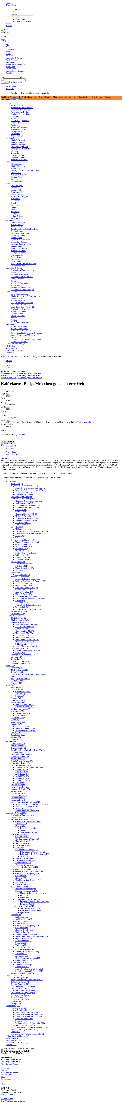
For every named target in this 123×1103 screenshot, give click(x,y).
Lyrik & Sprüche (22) (23, 583)
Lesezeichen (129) (27, 895)
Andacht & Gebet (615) (24, 503)
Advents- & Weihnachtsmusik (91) (28, 1017)
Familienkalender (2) (18, 752)
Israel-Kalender (16, 238)
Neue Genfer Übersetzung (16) (27, 640)
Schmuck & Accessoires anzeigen (28, 952)
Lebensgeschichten (18, 316)
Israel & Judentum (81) (24, 592)
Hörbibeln (14, 151)
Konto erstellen (21, 19)
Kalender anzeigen (18, 222)
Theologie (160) (21, 603)
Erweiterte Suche (15, 82)
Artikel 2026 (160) (22, 780)
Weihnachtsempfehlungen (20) (17, 1036)
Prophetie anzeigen (22, 575)
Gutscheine (10, 73)
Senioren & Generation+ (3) (26, 520)
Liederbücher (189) (18, 562)
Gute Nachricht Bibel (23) (25, 631)
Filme (8, 51)
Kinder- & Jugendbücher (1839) (23, 540)
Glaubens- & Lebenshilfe (20, 114)
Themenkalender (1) (18, 798)
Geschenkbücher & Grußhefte (22, 277)
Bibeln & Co (10, 49)
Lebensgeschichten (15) (20, 999)
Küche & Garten (17, 313)
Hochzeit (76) (20, 878)
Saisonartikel (10, 62)
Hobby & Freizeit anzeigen (25, 889)
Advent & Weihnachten (19, 329)
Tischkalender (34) (18, 800)
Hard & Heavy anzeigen (24, 705)
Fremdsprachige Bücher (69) (21, 497)
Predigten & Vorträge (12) (20, 679)
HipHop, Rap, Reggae (19, 196)
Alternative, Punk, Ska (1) (25, 707)
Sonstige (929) (20, 882)
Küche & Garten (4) (18, 997)
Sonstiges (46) (20, 1021)
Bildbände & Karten (18, 298)
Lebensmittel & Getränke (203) (27, 850)
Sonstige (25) (16, 1004)
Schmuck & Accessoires (20, 283)
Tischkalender (16, 261)
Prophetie (14, 125)
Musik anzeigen (17, 186)
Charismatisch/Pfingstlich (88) (22, 494)
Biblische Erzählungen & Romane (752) (30, 581)
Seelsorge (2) (20, 601)
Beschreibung (11, 452)
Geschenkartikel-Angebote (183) (23, 993)
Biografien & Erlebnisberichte (22, 108)
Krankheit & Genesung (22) (26, 934)
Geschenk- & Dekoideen (20, 274)
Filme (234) (10, 666)
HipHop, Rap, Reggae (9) (20, 709)
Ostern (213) (15, 1032)
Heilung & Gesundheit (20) (25, 516)
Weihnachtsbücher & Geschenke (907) (30, 1023)
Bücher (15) (20, 783)
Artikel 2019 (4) (21, 770)
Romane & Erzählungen (20, 127)
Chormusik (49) (17, 689)
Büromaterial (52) (22, 967)
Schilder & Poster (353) (24, 858)
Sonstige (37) (20, 715)
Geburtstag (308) (21, 928)
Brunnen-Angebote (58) (20, 984)
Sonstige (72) (20, 653)
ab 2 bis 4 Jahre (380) (23, 546)
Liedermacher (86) (18, 722)
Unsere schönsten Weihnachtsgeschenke (26, 339)
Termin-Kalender (17, 257)
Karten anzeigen (21, 917)
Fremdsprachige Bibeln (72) (21, 648)
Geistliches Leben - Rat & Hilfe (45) (24, 991)
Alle (7, 45)
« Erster (9, 361)
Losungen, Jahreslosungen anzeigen (29, 767)
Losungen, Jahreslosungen (21, 244)
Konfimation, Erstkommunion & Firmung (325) (29, 1027)
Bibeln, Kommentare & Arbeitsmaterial (25, 296)
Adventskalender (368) (24, 1019)
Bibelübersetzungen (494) (20, 622)
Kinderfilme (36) (17, 672)
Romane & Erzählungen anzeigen (28, 579)
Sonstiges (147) (21, 570)
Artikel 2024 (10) (22, 776)
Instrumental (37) (17, 711)
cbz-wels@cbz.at (11, 1064)
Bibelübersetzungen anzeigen (26, 624)
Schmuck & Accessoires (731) (22, 949)
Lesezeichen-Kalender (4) (20, 763)
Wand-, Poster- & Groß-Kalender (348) (25, 802)
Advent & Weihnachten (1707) (22, 1010)
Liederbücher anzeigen (24, 564)
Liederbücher (16, 123)
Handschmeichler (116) (24, 841)
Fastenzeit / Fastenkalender (21, 331)
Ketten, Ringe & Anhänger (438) (27, 958)
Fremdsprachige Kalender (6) (22, 754)
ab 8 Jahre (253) (21, 549)
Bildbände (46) (16, 817)
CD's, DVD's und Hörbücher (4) (23, 986)
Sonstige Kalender (18, 253)
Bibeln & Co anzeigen (19, 140)
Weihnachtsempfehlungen (15, 64)
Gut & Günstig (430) (14, 975)
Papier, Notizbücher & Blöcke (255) (29, 969)
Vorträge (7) (20, 536)
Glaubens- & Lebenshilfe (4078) (23, 499)
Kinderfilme (15, 168)
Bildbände (14, 272)
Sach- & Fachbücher (18, 129)
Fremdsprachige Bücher (20, 112)
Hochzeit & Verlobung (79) (25, 930)
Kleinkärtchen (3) (22, 932)
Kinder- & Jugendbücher (20, 121)
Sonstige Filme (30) (18, 681)
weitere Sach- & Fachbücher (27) (28, 605)
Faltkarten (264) (21, 923)
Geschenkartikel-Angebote (21, 309)
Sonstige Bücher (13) (19, 611)
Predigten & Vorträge (19, 175)
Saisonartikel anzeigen (19, 326)
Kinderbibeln (16, 153)
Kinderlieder (15, 201)
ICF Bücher (10, 67)
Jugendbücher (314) (23, 559)
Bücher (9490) (11, 481)
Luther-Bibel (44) (22, 635)
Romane (14, 318)
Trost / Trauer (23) (22, 525)
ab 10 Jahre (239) (22, 551)
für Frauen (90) (21, 510)
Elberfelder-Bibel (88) (23, 629)
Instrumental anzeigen (23, 713)
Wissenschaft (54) (22, 607)
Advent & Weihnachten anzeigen (27, 1012)
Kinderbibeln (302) (18, 659)
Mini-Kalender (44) (18, 785)
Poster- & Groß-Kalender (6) (26, 806)
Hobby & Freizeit (17, 279)
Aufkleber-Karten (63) (23, 919)
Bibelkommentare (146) (20, 620)
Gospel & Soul (16, 192)
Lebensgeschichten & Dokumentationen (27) (28, 674)
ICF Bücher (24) (12, 1038)
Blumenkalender (17, 227)
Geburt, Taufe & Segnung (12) (27, 926)
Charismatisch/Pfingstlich (20, 110)
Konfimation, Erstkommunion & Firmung (26, 333)
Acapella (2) (20, 694)
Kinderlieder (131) (18, 718)
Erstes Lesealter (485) (23, 557)
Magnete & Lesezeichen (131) (26, 891)
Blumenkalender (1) (18, 748)
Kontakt (9, 3)
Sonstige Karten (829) (23, 943)
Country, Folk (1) (17, 698)
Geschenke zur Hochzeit (15, 71)
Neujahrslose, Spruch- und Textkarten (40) (31, 936)
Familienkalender (17, 231)
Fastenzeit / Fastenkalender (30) (23, 1025)
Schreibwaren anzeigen (24, 965)
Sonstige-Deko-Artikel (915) (31, 832)
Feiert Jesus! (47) (21, 566)
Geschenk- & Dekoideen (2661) (23, 819)
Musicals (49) (16, 733)
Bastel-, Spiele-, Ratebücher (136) (28, 553)
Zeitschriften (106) (18, 614)
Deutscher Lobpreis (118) (25, 728)
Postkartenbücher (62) (23, 941)
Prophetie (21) (16, 572)
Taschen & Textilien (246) (25, 861)
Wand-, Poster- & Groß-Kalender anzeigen (31, 804)
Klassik (13, 203)
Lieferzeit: (5, 420)
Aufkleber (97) (21, 824)
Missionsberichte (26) (23, 492)
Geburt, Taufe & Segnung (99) (27, 874)
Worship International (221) (25, 731)
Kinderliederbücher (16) (24, 568)
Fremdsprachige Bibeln (19, 147)
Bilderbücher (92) (22, 555)
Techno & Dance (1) (18, 739)
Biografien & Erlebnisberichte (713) (24, 486)
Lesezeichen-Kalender (19, 242)
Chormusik (15, 188)
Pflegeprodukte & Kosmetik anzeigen (34, 902)
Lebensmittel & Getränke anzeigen (33, 852)
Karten (13, 281)
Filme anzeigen (16, 164)
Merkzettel (10, 24)
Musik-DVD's (16, 173)
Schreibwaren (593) (18, 962)
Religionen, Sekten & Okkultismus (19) (30, 598)
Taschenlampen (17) (23, 863)
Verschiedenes (11, 69)
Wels (3, 1084)
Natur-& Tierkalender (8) (20, 787)
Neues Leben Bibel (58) (24, 642)
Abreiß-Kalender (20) (19, 746)
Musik (8, 54)
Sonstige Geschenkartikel (20, 287)
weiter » (9, 365)
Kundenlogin (11, 5)
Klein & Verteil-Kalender (20, 240)
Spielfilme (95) (16, 683)
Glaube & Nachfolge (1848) (26, 514)
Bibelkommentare (17, 142)
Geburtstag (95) (21, 876)
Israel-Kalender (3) (18, 759)
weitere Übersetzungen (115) (26, 646)
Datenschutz (5, 1070)
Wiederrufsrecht (7, 1075)
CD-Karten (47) (21, 921)
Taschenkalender (17, 255)
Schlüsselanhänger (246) (24, 960)
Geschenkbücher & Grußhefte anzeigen (30, 871)
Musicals (14, 209)
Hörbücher (15, 116)
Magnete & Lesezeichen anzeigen (33, 893)
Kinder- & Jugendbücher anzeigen (28, 542)
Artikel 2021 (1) (21, 772)
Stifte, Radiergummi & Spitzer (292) (29, 971)
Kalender (9, 56)
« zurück (9, 363)
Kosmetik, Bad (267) (28, 904)
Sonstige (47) (20, 696)
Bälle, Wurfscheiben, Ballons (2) (32, 910)
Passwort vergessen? (23, 21)
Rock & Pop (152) (18, 735)
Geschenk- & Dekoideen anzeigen (28, 822)
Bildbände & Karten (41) (20, 982)
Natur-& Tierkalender (19, 248)
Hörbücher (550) (17, 527)
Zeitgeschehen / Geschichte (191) (28, 609)
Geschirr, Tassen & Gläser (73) (27, 839)
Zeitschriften (15, 134)
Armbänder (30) (21, 956)
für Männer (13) (21, 512)
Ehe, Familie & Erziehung (20, 305)
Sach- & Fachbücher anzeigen (26, 588)
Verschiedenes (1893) (14, 1040)
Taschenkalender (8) (18, 793)
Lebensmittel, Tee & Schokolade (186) (34, 854)
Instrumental (15, 199)
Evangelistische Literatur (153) (27, 507)
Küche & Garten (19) (23, 594)
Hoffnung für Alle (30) (24, 633)
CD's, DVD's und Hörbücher (22, 303)
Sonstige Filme (16, 177)
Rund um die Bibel (18, 157)
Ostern (13, 337)
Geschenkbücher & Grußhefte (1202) (25, 869)
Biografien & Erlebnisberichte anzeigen (30, 488)
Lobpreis (14, 207)
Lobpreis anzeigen (22, 726)
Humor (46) (15, 538)
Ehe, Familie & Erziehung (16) (22, 988)
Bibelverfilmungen (18, 166)
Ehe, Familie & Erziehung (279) (27, 505)
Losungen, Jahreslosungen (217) (23, 765)
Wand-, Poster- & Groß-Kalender (23, 264)
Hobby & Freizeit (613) (19, 887)
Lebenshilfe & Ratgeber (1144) (27, 518)
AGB (3, 1077)
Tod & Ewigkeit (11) (23, 523)
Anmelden (58, 477)
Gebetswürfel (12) (22, 835)
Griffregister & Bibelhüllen (21, 149)
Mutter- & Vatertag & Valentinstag (24, 335)
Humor (13, 118)
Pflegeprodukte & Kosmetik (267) (28, 900)
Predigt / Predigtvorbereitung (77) (28, 596)
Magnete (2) (24, 897)
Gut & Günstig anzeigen (20, 294)
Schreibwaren (16, 285)
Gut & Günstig (11, 60)
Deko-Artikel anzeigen (28, 828)
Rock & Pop (15, 212)
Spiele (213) (24, 913)
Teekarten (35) (20, 945)
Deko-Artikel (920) (22, 826)
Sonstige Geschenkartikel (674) (22, 973)
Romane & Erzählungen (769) (22, 577)
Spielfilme (14, 179)
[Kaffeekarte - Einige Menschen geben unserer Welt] (21, 378)
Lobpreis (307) (16, 724)
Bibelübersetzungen (18, 144)
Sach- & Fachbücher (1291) (21, 585)
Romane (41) (16, 1001)
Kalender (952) (11, 741)
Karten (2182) (16, 915)
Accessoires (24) (21, 954)
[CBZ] (6, 30)
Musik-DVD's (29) (18, 676)
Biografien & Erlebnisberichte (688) (29, 490)
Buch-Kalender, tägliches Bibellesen (24, 229)
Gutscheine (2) (11, 1045)
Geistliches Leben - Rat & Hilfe (23, 307)
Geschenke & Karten (14, 58)
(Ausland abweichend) (85, 422)
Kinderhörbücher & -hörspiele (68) (28, 533)
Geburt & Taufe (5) (22, 837)
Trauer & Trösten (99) (23, 884)
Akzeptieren (17, 99)
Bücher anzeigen (17, 105)
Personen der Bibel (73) (20, 661)
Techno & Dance (17, 216)
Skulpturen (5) (25, 830)
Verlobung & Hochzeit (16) (25, 865)
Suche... (5, 82)
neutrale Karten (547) (23, 939)
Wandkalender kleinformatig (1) (27, 811)
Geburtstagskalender (18, 235)
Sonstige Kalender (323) (20, 791)
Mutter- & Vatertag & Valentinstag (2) (25, 1030)
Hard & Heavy (16, 194)
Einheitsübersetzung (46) (24, 627)
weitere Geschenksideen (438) (26, 867)
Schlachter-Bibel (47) (23, 644)
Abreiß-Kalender (17, 225)
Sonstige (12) (16, 737)
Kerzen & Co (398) (22, 845)
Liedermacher (16, 205)
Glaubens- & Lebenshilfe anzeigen (28, 501)
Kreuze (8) (19, 848)
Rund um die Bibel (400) (20, 663)
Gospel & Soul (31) (18, 700)
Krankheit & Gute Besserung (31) (28, 880)
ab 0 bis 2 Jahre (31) (23, 544)
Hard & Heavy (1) (18, 702)
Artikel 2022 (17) (22, 774)
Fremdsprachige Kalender (20, 233)
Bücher (8, 47)
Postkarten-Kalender (18, 251)
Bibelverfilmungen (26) (19, 670)
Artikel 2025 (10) (22, 778)
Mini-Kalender (16, 246)
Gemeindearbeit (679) (23, 590)
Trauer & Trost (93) (22, 947)
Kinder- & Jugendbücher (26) (22, 995)
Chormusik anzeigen (23, 692)
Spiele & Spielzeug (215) (24, 906)
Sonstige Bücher (17, 131)
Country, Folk (16, 190)
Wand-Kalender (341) (23, 809)
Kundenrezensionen (13, 454)
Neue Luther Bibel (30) (24, 637)
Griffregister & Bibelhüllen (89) (23, 655)
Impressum (5, 1068)
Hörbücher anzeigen (23, 529)
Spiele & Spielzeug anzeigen (31, 908)
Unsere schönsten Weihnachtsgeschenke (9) (27, 1034)
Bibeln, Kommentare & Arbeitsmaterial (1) (27, 980)
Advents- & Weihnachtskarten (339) (29, 1014)
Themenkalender (17, 259)
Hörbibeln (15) (16, 657)
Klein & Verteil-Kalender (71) (22, 761)
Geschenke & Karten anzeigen (22, 270)
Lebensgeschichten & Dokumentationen (26, 170)
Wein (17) (24, 856)
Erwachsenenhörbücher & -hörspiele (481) (31, 531)
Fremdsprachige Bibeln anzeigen (27, 650)
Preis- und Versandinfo (9, 1072)
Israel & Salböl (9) (22, 843)
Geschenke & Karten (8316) (16, 813)
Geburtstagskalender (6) (20, 757)
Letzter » (9, 367)
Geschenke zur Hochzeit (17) (17, 1043)
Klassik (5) (15, 720)
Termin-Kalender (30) (19, 796)
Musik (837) (10, 685)
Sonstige (14, 214)
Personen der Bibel (18, 155)
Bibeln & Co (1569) (13, 616)
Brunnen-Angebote (18, 300)
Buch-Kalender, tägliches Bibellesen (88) (26, 750)
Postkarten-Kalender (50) (20, 789)
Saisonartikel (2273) (13, 1006)
